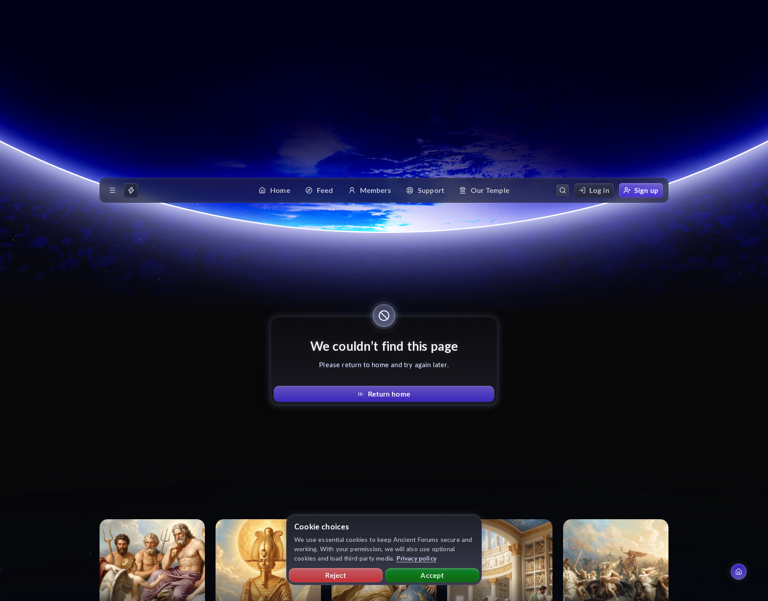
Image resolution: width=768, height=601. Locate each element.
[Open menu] (112, 190)
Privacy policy (416, 558)
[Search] (562, 190)
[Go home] (739, 572)
